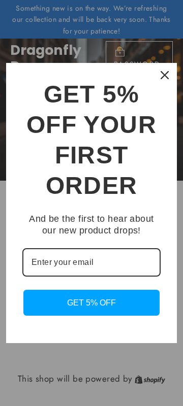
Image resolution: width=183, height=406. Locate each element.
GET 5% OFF (91, 302)
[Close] (164, 75)
